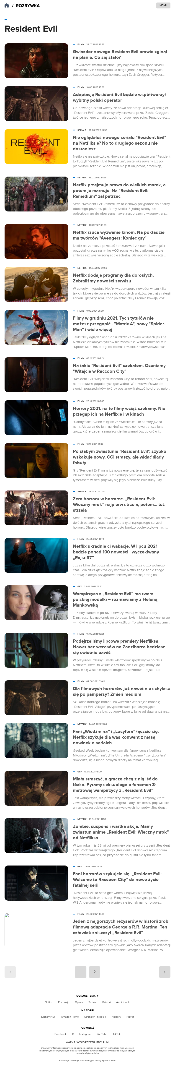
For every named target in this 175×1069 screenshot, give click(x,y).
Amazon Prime (70, 1016)
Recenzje (63, 1002)
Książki (106, 1002)
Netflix (49, 1002)
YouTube (102, 1034)
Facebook (60, 1034)
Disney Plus (48, 1016)
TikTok (117, 1034)
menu (163, 5)
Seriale (92, 1002)
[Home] (26, 5)
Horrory (116, 1016)
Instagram (85, 1034)
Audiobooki (123, 1002)
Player (130, 1016)
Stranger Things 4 (95, 1016)
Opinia (79, 1002)
